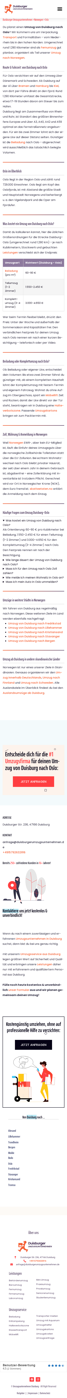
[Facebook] (32, 1379)
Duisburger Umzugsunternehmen (17, 19)
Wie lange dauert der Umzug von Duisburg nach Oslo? (32, 562)
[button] (60, 9)
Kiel (56, 86)
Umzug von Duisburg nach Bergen (31, 641)
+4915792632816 (14, 852)
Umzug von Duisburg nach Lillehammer (35, 628)
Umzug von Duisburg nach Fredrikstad (34, 623)
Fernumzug (48, 48)
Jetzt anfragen (33, 781)
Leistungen (10, 253)
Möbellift (52, 395)
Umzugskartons (46, 411)
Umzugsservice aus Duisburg (40, 954)
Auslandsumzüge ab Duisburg (23, 693)
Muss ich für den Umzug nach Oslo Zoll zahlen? (30, 571)
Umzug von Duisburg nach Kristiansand (35, 632)
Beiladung (18, 142)
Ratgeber (21, 1393)
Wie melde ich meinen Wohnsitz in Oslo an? (35, 578)
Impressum (33, 1393)
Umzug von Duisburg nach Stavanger (34, 636)
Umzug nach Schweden (37, 683)
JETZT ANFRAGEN (33, 1045)
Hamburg (42, 86)
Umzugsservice (17, 1310)
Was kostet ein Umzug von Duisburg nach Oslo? (32, 523)
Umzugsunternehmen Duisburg (26, 1386)
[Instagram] (38, 1379)
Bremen (24, 86)
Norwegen (38, 19)
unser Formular (18, 990)
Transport (10, 37)
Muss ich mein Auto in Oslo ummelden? (32, 582)
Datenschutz (45, 1393)
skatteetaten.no (41, 489)
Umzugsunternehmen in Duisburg (39, 939)
